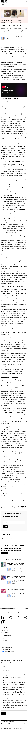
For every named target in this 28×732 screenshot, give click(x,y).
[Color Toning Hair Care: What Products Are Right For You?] (3, 564)
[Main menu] (26, 1)
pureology (23, 506)
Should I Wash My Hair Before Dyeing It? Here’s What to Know (16, 577)
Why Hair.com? (4, 630)
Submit (5, 526)
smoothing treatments (7, 341)
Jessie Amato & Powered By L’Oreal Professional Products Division (18, 568)
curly (22, 51)
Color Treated (18, 548)
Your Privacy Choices (9, 651)
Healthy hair (4, 548)
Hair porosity (15, 57)
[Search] (23, 1)
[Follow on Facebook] (3, 617)
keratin (13, 343)
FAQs (2, 638)
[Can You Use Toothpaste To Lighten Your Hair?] (3, 591)
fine (11, 53)
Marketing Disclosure (8, 704)
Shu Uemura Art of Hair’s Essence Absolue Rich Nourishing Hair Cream (12, 465)
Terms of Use (23, 700)
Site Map (11, 730)
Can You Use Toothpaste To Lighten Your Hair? (15, 590)
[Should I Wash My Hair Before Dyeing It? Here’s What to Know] (3, 577)
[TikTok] (3, 622)
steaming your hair (6, 323)
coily (23, 171)
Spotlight (4, 627)
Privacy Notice (18, 705)
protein (7, 343)
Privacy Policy (4, 640)
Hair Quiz (16, 281)
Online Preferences (5, 649)
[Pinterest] (10, 617)
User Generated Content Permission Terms (14, 728)
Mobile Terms (8, 684)
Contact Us (3, 643)
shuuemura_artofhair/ (20, 508)
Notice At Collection (5, 654)
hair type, (14, 51)
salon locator (21, 503)
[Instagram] (17, 617)
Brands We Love (5, 632)
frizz (11, 196)
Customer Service (7, 635)
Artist (11, 548)
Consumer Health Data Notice (8, 656)
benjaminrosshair (6, 508)
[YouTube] (25, 617)
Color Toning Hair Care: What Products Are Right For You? (15, 563)
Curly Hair (4, 550)
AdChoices (13, 726)
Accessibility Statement (6, 647)
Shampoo (10, 550)
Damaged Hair (17, 550)
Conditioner (15, 377)
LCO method (9, 432)
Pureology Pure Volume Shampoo (11, 412)
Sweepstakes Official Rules (7, 645)
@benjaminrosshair (18, 161)
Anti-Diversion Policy (5, 730)
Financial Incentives (9, 707)
